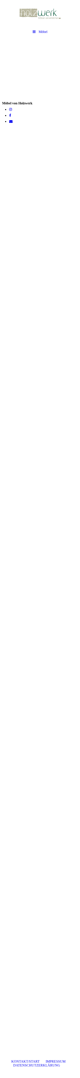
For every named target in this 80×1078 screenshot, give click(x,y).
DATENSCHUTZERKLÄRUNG (38, 1065)
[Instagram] (10, 109)
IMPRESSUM (55, 1061)
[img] (40, 14)
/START (26, 1061)
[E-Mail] (11, 121)
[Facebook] (10, 115)
